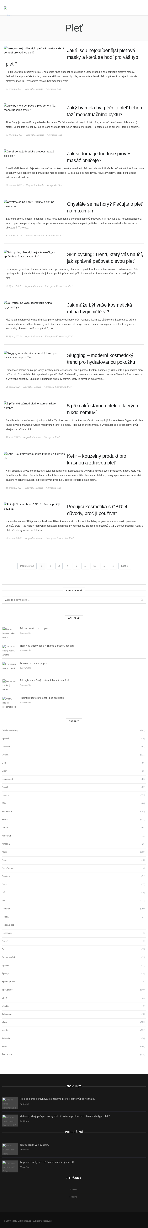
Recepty (6, 908)
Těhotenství (7, 1014)
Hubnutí (5, 795)
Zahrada (6, 1038)
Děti (4, 763)
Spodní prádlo (8, 981)
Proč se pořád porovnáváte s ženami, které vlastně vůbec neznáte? (57, 1098)
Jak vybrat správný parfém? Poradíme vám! (44, 680)
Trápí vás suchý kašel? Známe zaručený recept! (47, 645)
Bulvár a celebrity (10, 730)
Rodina (5, 917)
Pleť (59, 88)
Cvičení (5, 755)
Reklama (73, 1197)
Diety (4, 771)
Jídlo (4, 803)
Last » (124, 566)
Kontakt (73, 1189)
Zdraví (5, 1046)
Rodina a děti (8, 925)
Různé (5, 941)
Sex (4, 949)
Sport (4, 998)
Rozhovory (7, 933)
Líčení (5, 827)
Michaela (38, 88)
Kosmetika (61, 286)
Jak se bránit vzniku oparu (34, 628)
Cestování (7, 746)
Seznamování (8, 957)
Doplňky (6, 787)
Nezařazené (7, 868)
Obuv (4, 884)
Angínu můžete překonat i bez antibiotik (42, 697)
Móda (4, 852)
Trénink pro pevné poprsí (33, 663)
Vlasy (4, 1022)
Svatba (5, 1006)
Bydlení (5, 738)
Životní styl (7, 1054)
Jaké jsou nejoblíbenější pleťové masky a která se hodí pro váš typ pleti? (72, 57)
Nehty (5, 860)
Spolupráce (7, 990)
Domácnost (7, 779)
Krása (5, 819)
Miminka (6, 844)
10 (94, 566)
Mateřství (6, 836)
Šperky (5, 973)
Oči (3, 892)
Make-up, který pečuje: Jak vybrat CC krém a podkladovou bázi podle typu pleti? (65, 1116)
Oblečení (6, 876)
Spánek (5, 965)
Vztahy (5, 1030)
